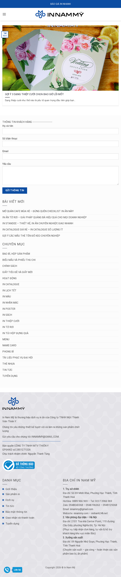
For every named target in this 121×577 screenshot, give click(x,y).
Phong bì (8, 351)
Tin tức (7, 369)
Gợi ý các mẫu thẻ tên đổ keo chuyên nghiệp (31, 235)
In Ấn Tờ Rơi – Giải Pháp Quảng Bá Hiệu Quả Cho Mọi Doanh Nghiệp (44, 217)
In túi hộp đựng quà (15, 333)
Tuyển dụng (9, 375)
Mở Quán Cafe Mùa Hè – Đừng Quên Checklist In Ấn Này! (38, 211)
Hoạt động (9, 278)
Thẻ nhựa (8, 363)
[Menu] (4, 14)
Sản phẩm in (13, 494)
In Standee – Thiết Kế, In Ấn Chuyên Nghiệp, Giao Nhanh (37, 223)
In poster (8, 308)
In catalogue (10, 284)
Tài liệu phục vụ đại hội (17, 357)
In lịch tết (9, 290)
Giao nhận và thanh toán (20, 517)
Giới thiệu (11, 489)
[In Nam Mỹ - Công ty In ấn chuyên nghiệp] (60, 14)
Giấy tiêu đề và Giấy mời (17, 272)
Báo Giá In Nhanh (60, 4)
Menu (5, 339)
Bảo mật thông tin (16, 511)
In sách (7, 314)
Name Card (9, 345)
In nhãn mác (10, 302)
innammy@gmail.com (45, 436)
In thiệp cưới (10, 321)
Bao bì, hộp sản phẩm (16, 253)
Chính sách (9, 265)
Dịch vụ (10, 500)
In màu (6, 296)
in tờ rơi (8, 327)
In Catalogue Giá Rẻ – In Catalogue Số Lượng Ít (32, 229)
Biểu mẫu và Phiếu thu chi (19, 259)
